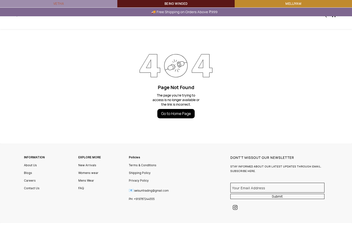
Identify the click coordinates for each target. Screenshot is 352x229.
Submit (277, 196)
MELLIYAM (293, 3)
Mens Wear (86, 180)
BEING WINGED (176, 3)
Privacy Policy (139, 180)
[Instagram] (235, 207)
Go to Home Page (176, 113)
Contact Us (32, 188)
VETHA (58, 3)
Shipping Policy (140, 173)
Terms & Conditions (142, 165)
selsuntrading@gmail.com (151, 191)
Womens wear (88, 173)
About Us (30, 165)
